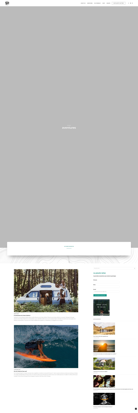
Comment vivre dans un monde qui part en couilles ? (104, 353)
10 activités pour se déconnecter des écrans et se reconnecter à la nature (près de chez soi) (113, 389)
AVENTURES (90, 3)
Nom (94, 284)
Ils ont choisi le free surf (20, 371)
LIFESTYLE (83, 3)
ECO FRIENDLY (97, 3)
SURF (103, 3)
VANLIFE (108, 3)
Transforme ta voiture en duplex (100, 371)
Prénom (95, 280)
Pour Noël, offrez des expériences (100, 336)
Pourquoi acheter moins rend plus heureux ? (103, 406)
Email (94, 289)
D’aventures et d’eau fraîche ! (22, 315)
